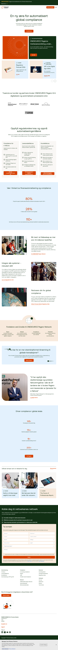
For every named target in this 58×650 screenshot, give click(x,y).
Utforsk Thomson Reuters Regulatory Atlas (40, 304)
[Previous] (52, 81)
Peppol (21, 573)
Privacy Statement (12, 648)
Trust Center (41, 585)
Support (3, 627)
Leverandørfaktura (5, 573)
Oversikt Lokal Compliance (25, 576)
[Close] (56, 644)
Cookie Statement (5, 648)
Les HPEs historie (34, 397)
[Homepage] (5, 7)
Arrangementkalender (43, 573)
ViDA (21, 575)
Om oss (40, 580)
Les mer (17, 74)
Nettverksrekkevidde (24, 585)
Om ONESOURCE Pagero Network (38, 254)
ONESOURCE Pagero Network (26, 581)
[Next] (55, 81)
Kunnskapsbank (42, 571)
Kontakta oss (4, 623)
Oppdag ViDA (47, 75)
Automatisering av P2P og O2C (7, 576)
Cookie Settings (43, 644)
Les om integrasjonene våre (8, 279)
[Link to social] (2, 632)
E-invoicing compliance (25, 571)
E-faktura (3, 571)
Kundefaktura (4, 575)
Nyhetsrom (41, 581)
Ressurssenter (53, 468)
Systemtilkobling (23, 583)
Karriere (40, 583)
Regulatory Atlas (42, 575)
